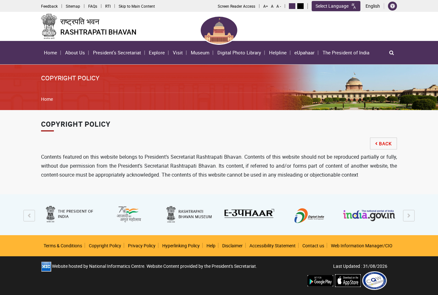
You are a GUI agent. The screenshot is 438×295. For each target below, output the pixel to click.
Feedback (49, 6)
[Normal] (292, 6)
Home (50, 52)
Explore (155, 54)
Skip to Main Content (137, 6)
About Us (73, 54)
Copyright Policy (105, 246)
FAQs (92, 6)
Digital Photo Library (239, 52)
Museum (200, 52)
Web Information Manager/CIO (361, 246)
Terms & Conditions (63, 246)
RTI (108, 6)
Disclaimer (232, 246)
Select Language (332, 6)
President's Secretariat (117, 52)
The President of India (346, 52)
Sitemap (73, 6)
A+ (265, 6)
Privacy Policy (142, 246)
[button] (391, 52)
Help (210, 246)
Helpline (278, 52)
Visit (178, 52)
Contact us (313, 246)
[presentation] (29, 215)
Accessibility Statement (272, 246)
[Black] (300, 6)
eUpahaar (304, 52)
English (373, 6)
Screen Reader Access (236, 6)
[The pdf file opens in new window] (374, 280)
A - (278, 6)
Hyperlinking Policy (181, 246)
